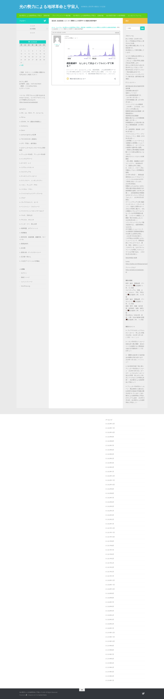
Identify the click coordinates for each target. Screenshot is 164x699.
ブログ (23, 198)
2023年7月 (110, 445)
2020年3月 (110, 619)
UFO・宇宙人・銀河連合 (29, 143)
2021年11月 (111, 532)
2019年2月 (110, 676)
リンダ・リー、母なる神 (29, 224)
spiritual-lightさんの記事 (28, 135)
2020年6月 (110, 606)
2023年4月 (110, 458)
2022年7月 (110, 498)
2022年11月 (111, 480)
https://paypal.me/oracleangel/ (28, 102)
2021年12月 (111, 528)
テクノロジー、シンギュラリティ (31, 180)
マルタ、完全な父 (26, 215)
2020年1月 (110, 628)
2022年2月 (110, 519)
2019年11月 (111, 637)
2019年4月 (110, 667)
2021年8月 (110, 545)
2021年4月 (110, 563)
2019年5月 (110, 663)
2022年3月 (110, 515)
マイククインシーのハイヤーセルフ (32, 211)
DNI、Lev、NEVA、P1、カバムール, (32, 113)
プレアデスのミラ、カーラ (29, 202)
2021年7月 (110, 550)
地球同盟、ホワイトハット (29, 228)
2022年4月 (110, 511)
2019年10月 (111, 641)
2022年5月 (110, 506)
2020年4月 (110, 615)
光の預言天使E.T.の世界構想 (115, 15)
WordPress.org (25, 286)
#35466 (117, 32)
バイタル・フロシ (26, 189)
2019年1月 (110, 680)
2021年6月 (110, 554)
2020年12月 (111, 580)
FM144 (23, 117)
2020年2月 (110, 624)
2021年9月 (110, 541)
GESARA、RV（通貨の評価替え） (31, 122)
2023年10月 (111, 432)
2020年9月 (110, 593)
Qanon (23, 130)
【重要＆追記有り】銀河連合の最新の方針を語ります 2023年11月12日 (135, 357)
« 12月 (21, 65)
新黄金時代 (24, 244)
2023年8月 (110, 441)
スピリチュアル (26, 172)
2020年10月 (111, 589)
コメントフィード (26, 282)
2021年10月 (111, 537)
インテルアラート (26, 159)
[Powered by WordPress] (26, 695)
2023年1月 (110, 471)
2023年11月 (111, 428)
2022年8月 (110, 493)
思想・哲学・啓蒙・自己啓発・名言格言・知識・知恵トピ (135, 308)
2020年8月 (110, 598)
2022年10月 (111, 484)
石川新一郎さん (26, 257)
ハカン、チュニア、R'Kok (29, 185)
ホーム (53, 27)
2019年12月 (111, 632)
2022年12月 (111, 476)
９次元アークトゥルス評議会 (30, 261)
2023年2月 (110, 467)
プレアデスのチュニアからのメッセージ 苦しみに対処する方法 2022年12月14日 (135, 333)
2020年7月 (110, 602)
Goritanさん (24, 126)
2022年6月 (110, 502)
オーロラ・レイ (26, 163)
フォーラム (59, 27)
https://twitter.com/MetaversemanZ (136, 264)
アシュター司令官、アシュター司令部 (33, 154)
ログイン (24, 273)
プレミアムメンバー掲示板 (61, 15)
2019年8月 (110, 650)
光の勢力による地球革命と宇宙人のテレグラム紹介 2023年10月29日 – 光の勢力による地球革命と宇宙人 (135, 397)
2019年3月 (110, 672)
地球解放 (24, 233)
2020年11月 (111, 585)
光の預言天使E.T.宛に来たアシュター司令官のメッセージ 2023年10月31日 (135, 368)
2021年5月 (110, 558)
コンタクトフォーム (134, 15)
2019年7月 (110, 654)
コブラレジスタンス (27, 167)
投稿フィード (25, 277)
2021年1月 (110, 576)
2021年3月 (110, 567)
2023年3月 (110, 463)
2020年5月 (110, 611)
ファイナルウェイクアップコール (31, 193)
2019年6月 (110, 659)
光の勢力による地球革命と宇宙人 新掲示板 (34, 15)
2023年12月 (111, 424)
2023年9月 (110, 437)
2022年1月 (110, 524)
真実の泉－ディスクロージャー (31, 252)
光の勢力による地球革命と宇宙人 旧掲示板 (88, 15)
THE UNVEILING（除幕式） (29, 139)
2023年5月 (110, 454)
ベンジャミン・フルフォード (30, 206)
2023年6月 (110, 450)
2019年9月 (110, 645)
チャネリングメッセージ (29, 176)
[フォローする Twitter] (45, 21)
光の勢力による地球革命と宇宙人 (49, 6)
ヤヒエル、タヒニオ (27, 220)
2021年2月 (110, 572)
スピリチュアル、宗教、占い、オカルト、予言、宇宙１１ (135, 292)
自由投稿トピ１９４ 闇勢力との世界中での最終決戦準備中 (101, 27)
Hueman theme (42, 695)
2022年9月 (110, 489)
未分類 (23, 248)
